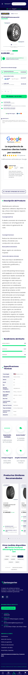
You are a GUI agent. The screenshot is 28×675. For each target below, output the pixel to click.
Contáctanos (4, 636)
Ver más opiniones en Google (15, 191)
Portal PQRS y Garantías (7, 650)
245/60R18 (14, 556)
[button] (9, 538)
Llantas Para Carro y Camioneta (17, 567)
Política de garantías (6, 642)
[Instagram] (7, 596)
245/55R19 (6, 559)
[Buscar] (25, 3)
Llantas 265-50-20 (14, 569)
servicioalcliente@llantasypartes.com (13, 623)
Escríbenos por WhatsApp (9, 608)
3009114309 (7, 615)
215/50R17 (17, 562)
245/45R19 (13, 559)
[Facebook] (2, 596)
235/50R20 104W (21, 559)
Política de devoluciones (7, 645)
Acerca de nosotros (6, 639)
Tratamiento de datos (6, 647)
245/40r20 (11, 562)
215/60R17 (7, 556)
